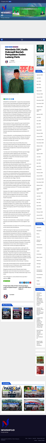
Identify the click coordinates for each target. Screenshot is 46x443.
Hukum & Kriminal (6, 390)
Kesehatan (39, 254)
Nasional (26, 308)
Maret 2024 (39, 169)
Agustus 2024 (40, 153)
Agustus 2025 (40, 114)
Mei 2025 (39, 123)
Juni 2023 (39, 199)
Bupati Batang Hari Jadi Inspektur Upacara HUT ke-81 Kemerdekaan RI (40, 334)
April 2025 (39, 126)
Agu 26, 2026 (6, 395)
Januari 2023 (39, 215)
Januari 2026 (39, 97)
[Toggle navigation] (22, 40)
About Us (30, 438)
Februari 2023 (40, 212)
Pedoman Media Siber (41, 438)
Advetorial (39, 227)
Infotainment (39, 244)
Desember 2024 (40, 139)
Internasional (39, 247)
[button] (41, 39)
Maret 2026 (39, 90)
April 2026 (39, 87)
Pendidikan (39, 277)
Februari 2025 (40, 133)
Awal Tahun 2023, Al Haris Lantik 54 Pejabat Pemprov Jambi (10, 287)
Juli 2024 (39, 156)
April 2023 (39, 205)
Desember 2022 (40, 218)
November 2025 (40, 103)
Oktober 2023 (40, 185)
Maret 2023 (39, 208)
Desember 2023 (40, 179)
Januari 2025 (39, 136)
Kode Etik (34, 438)
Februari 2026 (40, 93)
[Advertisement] (23, 29)
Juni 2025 (39, 120)
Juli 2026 (39, 78)
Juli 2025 (39, 117)
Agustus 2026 (40, 74)
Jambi (8, 308)
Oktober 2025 (40, 106)
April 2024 (39, 166)
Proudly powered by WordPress (6, 438)
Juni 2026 (39, 81)
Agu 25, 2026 (28, 395)
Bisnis (38, 233)
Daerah (4, 308)
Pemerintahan (40, 274)
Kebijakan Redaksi (41, 440)
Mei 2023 (39, 202)
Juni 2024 (39, 160)
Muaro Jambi (39, 257)
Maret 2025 (39, 130)
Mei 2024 (39, 163)
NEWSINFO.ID (8, 430)
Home (26, 438)
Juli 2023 (39, 196)
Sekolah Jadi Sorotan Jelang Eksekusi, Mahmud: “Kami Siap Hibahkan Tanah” (32, 394)
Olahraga (39, 263)
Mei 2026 (39, 84)
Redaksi (12, 60)
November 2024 (40, 142)
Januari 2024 (39, 175)
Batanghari (16, 308)
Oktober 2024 (40, 146)
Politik (38, 280)
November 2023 (40, 182)
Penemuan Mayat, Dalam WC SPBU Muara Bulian (25, 287)
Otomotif (38, 266)
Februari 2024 (40, 172)
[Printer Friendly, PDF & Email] (6, 281)
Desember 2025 (40, 100)
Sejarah (38, 284)
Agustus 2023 (40, 193)
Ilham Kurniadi (14, 395)
